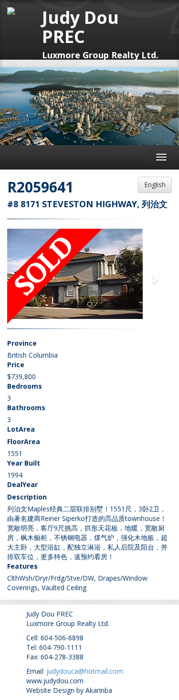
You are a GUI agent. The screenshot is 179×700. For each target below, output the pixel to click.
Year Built (23, 462)
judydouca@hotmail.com (84, 671)
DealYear (22, 484)
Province (22, 343)
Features (22, 566)
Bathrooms (26, 407)
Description (27, 496)
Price (15, 364)
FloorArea (23, 441)
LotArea (21, 429)
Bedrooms (24, 386)
